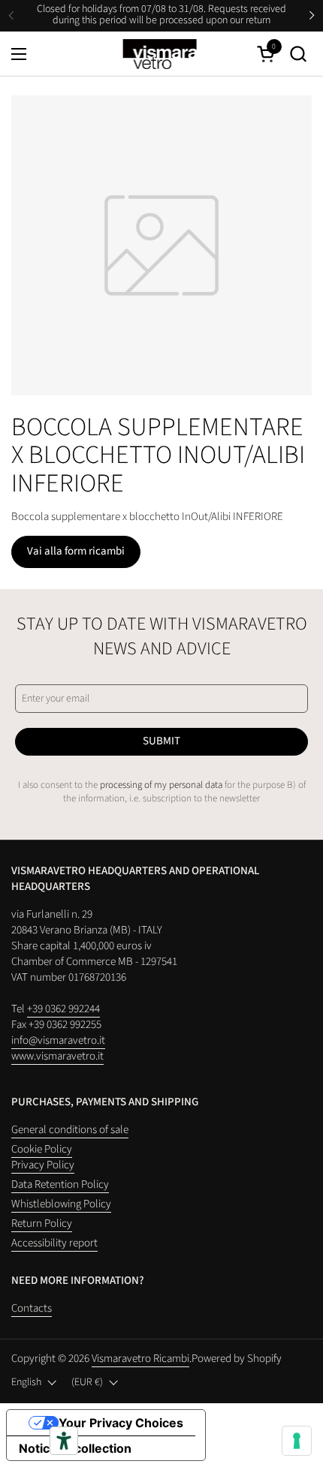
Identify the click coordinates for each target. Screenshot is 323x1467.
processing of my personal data (161, 785)
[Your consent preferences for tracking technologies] (296, 1440)
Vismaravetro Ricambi (140, 1358)
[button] (297, 53)
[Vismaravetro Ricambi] (159, 54)
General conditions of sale (69, 1130)
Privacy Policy (42, 1165)
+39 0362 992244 (63, 1009)
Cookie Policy (41, 1149)
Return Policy (41, 1223)
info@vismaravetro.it (58, 1040)
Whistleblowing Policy (61, 1204)
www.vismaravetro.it (57, 1056)
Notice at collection (75, 1448)
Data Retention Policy (60, 1184)
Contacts (31, 1308)
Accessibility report (54, 1243)
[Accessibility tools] (64, 1440)
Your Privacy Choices (121, 1422)
